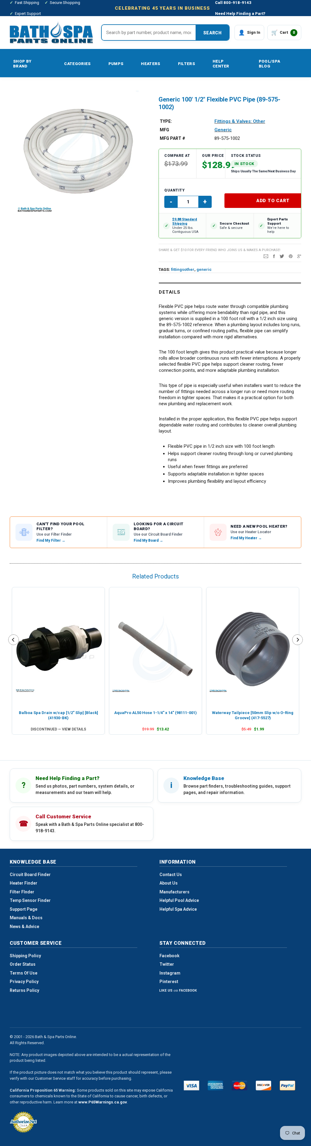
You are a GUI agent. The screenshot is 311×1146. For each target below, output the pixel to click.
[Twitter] (282, 256)
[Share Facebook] (274, 256)
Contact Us (170, 874)
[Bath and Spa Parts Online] (51, 32)
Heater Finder (23, 883)
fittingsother (182, 269)
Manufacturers (174, 891)
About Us (168, 883)
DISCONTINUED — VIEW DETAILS (58, 729)
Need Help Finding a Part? (240, 13)
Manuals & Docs (26, 917)
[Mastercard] (239, 1085)
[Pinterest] (290, 256)
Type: (166, 121)
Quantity (174, 190)
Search (212, 32)
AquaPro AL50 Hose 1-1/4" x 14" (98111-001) (155, 712)
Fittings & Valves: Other (239, 121)
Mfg (164, 129)
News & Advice (24, 926)
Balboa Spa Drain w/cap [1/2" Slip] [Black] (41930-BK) (58, 715)
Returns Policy (24, 990)
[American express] (215, 1085)
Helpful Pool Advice (179, 900)
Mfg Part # (172, 138)
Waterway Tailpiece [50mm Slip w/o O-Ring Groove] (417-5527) (252, 715)
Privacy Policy (24, 981)
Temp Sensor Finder (30, 900)
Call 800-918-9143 (233, 2)
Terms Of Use (23, 973)
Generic (223, 130)
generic (204, 269)
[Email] (266, 256)
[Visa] (191, 1085)
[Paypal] (287, 1085)
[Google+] (299, 256)
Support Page (23, 909)
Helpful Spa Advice (178, 909)
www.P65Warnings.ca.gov (102, 1102)
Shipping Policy (25, 955)
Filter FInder (22, 891)
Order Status (23, 964)
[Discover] (263, 1085)
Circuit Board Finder (30, 874)
